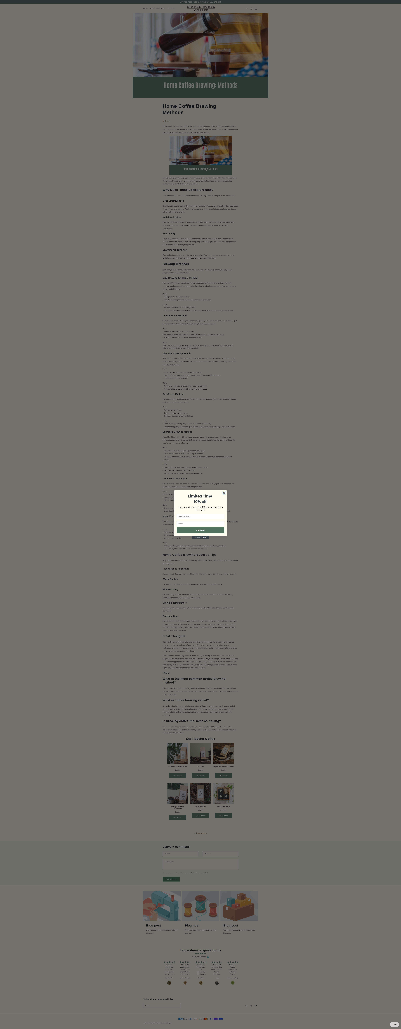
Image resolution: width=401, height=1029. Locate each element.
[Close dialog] (224, 493)
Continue (200, 530)
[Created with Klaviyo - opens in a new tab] (200, 537)
